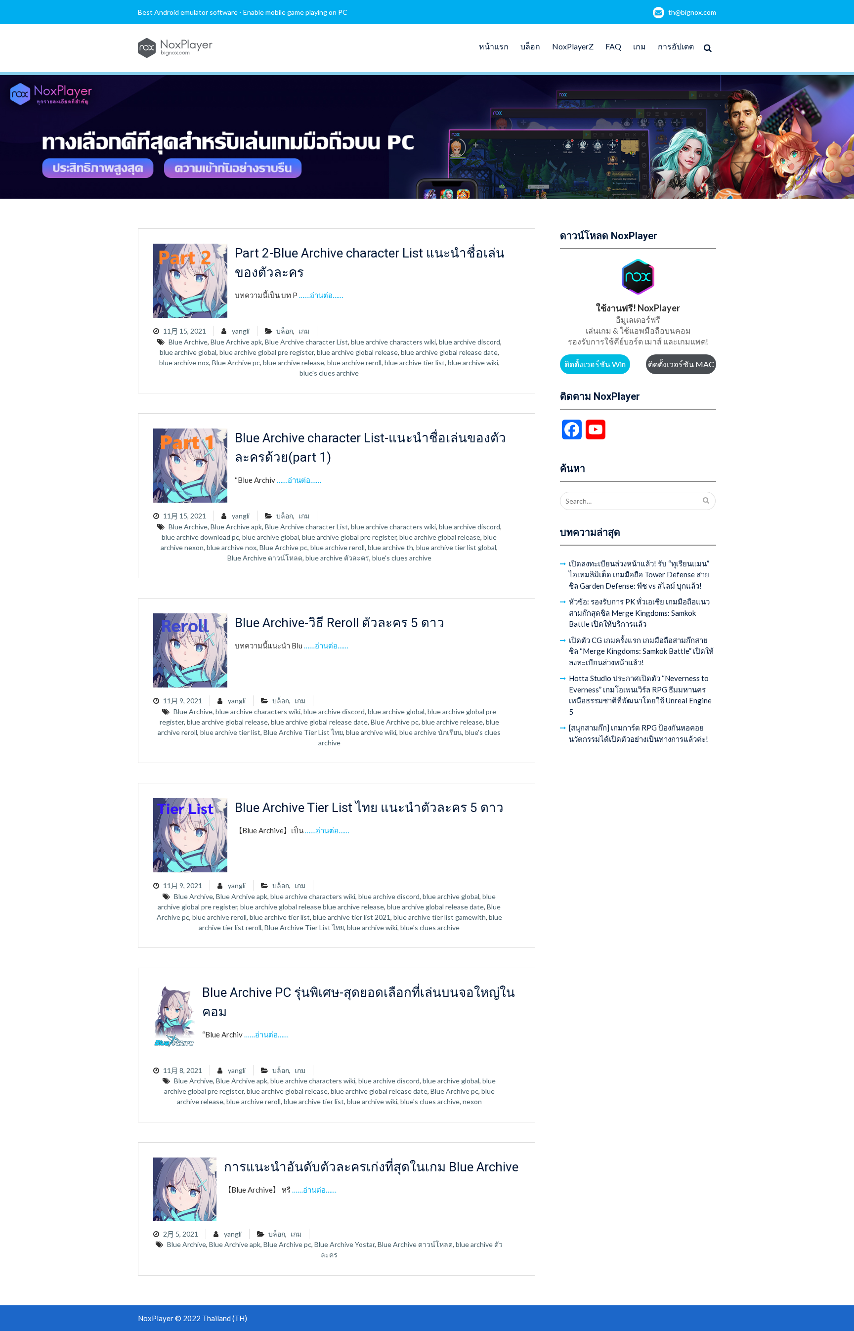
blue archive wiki (473, 362)
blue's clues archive (329, 373)
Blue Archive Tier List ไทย (303, 732)
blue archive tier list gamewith (439, 917)
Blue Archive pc (236, 362)
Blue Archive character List (306, 342)
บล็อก (530, 46)
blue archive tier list (414, 362)
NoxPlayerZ (573, 46)
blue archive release (293, 362)
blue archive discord (469, 342)
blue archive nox (184, 362)
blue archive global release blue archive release (312, 906)
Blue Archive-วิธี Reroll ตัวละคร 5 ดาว (339, 622)
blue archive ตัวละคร (337, 558)
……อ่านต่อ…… (321, 295)
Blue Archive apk (236, 342)
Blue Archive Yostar (344, 1244)
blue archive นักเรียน (430, 732)
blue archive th (390, 547)
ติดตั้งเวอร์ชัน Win (595, 364)
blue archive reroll (354, 362)
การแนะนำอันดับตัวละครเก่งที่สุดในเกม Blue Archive (371, 1166)
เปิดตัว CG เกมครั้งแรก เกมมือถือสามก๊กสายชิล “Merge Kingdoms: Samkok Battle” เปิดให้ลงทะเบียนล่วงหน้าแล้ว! (641, 651)
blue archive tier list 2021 (351, 917)
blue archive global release (357, 352)
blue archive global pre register (266, 352)
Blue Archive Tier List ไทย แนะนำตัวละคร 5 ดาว (369, 807)
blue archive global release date (449, 352)
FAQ (613, 46)
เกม (639, 46)
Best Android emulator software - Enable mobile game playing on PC (242, 12)
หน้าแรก (494, 46)
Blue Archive (188, 342)
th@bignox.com (692, 12)
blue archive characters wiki (393, 342)
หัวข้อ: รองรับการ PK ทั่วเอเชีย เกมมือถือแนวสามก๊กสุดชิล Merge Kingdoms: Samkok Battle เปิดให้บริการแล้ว (639, 612)
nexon (472, 1101)
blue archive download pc (200, 537)
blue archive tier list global (456, 547)
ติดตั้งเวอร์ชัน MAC (681, 364)
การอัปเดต (676, 46)
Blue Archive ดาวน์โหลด (264, 558)
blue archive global (188, 352)
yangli (241, 331)
